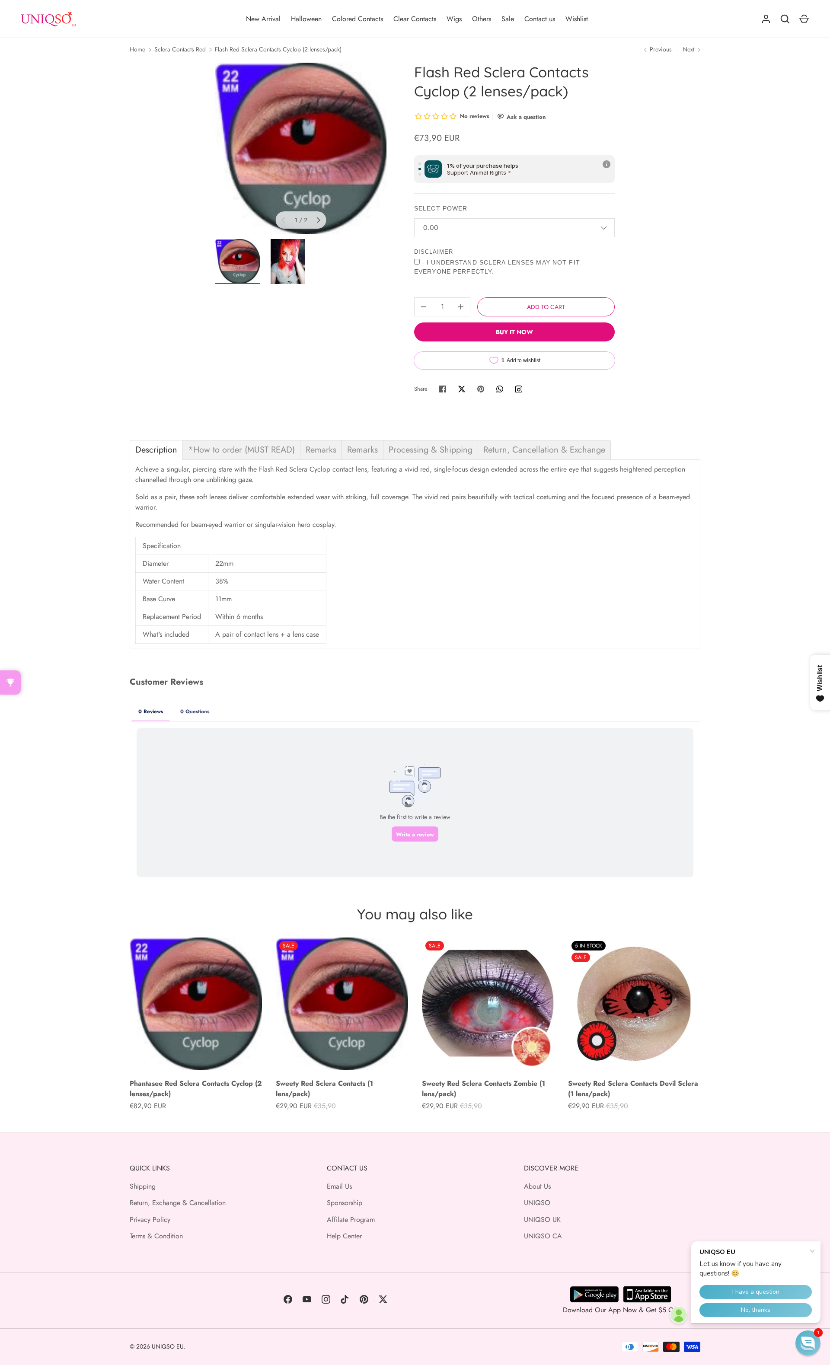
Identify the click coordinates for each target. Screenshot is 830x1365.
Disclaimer (433, 252)
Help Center (344, 1236)
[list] (300, 148)
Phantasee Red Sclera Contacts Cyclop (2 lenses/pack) (196, 1088)
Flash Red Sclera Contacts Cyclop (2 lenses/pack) (278, 49)
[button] (807, 1342)
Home (137, 49)
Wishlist (576, 19)
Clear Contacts (414, 19)
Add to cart (546, 307)
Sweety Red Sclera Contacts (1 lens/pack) (324, 1088)
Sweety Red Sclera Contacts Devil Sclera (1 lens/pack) (633, 1088)
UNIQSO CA (543, 1236)
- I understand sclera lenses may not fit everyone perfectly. (497, 267)
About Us (537, 1186)
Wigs (454, 19)
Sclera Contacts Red (180, 49)
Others (481, 19)
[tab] (156, 450)
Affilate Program (351, 1220)
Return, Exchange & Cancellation (178, 1203)
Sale (507, 19)
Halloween (306, 19)
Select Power (440, 208)
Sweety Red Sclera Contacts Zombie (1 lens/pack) (483, 1088)
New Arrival (263, 19)
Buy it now (514, 332)
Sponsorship (344, 1203)
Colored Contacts (357, 19)
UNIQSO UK (542, 1220)
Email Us (339, 1186)
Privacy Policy (150, 1220)
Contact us (539, 19)
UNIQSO (537, 1203)
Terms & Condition (156, 1236)
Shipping (143, 1186)
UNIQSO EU (168, 1346)
